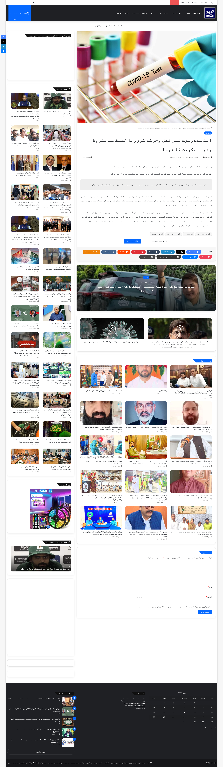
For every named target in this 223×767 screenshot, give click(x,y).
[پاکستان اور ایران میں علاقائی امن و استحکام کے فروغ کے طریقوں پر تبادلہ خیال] (57, 400)
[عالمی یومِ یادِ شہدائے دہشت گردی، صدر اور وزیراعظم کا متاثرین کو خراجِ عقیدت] (68, 742)
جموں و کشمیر (116, 763)
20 (212, 717)
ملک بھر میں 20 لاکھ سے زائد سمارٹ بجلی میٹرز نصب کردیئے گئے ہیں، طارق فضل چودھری (26, 296)
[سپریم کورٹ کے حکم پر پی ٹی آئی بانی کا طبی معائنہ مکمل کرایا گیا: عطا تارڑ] (68, 732)
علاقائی (199, 128)
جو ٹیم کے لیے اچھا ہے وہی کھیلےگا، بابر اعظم (45, 569)
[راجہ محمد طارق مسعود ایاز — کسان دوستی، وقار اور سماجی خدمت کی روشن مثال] (191, 413)
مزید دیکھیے (41, 752)
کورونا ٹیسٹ (173, 234)
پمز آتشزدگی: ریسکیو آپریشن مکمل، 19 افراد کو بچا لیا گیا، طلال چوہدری (25, 145)
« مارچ (213, 728)
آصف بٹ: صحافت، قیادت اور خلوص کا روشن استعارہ (103, 391)
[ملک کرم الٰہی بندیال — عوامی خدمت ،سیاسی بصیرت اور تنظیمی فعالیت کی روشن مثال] (191, 447)
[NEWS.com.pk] (210, 13)
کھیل (127, 13)
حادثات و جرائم (97, 763)
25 (164, 717)
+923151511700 (139, 706)
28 (203, 722)
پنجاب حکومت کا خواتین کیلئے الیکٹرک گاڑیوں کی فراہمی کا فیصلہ (146, 288)
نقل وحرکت (156, 234)
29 (195, 722)
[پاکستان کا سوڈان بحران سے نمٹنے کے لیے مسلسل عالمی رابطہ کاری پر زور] (57, 283)
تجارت (152, 13)
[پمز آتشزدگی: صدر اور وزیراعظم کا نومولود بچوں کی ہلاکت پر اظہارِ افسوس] (57, 163)
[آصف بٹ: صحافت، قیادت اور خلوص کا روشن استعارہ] (101, 376)
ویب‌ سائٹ (140, 597)
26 (154, 717)
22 (195, 717)
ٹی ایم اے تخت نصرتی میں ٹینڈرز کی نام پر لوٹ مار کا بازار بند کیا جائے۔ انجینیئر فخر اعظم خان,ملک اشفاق (192, 393)
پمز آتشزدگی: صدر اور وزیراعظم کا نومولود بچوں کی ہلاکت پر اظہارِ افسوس (57, 175)
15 (194, 712)
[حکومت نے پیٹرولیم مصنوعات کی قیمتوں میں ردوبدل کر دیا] (25, 429)
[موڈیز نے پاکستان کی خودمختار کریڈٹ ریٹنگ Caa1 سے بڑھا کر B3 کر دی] (25, 400)
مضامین (119, 13)
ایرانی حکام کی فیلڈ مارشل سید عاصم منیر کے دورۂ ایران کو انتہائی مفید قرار (27, 204)
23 (184, 717)
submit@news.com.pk (137, 703)
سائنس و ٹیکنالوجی (139, 13)
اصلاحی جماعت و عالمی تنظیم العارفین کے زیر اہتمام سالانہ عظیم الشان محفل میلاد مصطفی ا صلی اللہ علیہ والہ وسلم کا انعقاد (102, 497)
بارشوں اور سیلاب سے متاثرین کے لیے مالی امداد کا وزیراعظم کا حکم (34, 698)
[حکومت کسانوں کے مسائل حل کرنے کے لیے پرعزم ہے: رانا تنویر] (57, 456)
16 (184, 712)
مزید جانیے (140, 708)
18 (164, 712)
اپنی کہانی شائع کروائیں (18, 763)
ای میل (209, 597)
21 (203, 717)
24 (173, 717)
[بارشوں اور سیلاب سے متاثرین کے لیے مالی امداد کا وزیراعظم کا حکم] (68, 701)
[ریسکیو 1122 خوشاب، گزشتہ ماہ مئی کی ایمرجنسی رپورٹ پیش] (101, 447)
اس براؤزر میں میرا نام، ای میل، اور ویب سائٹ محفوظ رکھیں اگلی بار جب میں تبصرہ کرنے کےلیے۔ (173, 607)
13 (212, 712)
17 (173, 712)
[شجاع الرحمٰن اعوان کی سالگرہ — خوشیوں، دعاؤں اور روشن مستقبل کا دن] (191, 481)
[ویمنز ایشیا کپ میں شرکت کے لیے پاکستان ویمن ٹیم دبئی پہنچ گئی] (57, 256)
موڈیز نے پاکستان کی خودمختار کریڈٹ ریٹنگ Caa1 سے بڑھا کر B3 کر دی (25, 412)
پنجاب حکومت (203, 234)
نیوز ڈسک (207, 157)
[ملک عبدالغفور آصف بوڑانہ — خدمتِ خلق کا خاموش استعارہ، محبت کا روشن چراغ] (101, 413)
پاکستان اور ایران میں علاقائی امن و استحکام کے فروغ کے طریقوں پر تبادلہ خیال (57, 412)
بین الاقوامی (177, 13)
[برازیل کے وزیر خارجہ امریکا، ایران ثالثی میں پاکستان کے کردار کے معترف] (68, 711)
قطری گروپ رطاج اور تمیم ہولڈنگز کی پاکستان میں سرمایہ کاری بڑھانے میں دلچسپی (25, 382)
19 (154, 712)
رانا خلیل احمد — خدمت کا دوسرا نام (153, 391)
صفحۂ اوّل (196, 13)
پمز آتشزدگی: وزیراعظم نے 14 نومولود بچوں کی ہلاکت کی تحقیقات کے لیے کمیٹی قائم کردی (58, 145)
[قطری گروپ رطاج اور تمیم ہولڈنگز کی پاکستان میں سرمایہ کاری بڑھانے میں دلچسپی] (25, 370)
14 (203, 712)
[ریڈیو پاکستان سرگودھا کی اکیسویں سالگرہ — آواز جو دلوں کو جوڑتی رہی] (191, 517)
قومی (188, 13)
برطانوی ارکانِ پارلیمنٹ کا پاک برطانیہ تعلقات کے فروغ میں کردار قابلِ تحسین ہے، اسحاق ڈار (57, 236)
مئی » (207, 728)
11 (164, 707)
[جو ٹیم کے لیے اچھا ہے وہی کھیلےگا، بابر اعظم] (57, 101)
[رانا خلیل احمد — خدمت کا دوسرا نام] (146, 376)
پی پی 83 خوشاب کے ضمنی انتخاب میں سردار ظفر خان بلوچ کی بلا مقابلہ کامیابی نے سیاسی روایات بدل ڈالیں (148, 534)
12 (154, 707)
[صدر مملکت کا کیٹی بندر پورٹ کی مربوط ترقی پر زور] (25, 456)
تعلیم (166, 13)
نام (210, 587)
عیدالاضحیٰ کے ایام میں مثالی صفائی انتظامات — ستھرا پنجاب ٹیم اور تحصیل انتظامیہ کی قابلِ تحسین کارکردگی (146, 497)
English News (34, 763)
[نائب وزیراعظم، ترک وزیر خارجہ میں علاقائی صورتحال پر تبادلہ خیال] (25, 313)
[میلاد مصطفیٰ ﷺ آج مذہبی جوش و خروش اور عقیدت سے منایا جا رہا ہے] (57, 340)
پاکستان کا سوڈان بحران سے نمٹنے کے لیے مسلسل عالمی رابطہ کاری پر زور (57, 296)
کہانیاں (43, 763)
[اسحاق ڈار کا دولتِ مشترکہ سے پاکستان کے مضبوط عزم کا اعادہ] (25, 163)
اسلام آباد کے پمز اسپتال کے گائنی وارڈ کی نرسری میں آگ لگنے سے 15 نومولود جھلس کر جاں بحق (26, 352)
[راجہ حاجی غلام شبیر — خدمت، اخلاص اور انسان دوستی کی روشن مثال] (146, 413)
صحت (159, 13)
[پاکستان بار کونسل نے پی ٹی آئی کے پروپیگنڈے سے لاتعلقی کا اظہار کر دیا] (68, 722)
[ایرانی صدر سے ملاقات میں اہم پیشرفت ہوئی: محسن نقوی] (57, 313)
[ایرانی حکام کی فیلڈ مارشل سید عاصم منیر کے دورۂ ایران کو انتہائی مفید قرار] (25, 192)
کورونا (187, 234)
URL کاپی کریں (132, 241)
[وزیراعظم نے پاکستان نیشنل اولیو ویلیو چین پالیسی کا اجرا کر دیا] (57, 370)
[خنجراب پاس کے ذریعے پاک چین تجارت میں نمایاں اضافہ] (25, 256)
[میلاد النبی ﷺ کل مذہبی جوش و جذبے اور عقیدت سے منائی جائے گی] (57, 429)
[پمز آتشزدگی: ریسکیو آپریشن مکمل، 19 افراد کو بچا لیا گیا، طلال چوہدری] (25, 133)
